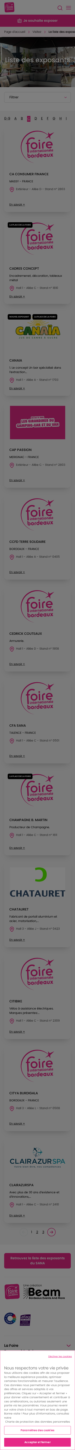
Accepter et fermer (37, 1442)
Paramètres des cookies (37, 1430)
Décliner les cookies (60, 1356)
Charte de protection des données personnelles (37, 1422)
